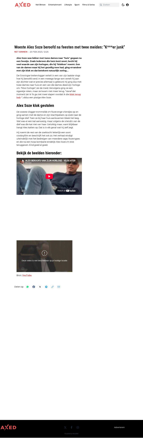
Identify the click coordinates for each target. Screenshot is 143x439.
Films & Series (88, 5)
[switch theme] (123, 4)
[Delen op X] (40, 287)
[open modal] (127, 4)
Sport (77, 5)
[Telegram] (46, 287)
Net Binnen (41, 5)
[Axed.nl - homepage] (22, 5)
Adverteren (119, 427)
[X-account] (65, 427)
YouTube (27, 275)
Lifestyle (68, 5)
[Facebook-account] (71, 427)
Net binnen (20, 52)
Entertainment (55, 5)
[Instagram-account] (77, 427)
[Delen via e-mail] (59, 287)
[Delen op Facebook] (34, 287)
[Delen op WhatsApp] (27, 287)
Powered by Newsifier (71, 433)
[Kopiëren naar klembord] (52, 287)
